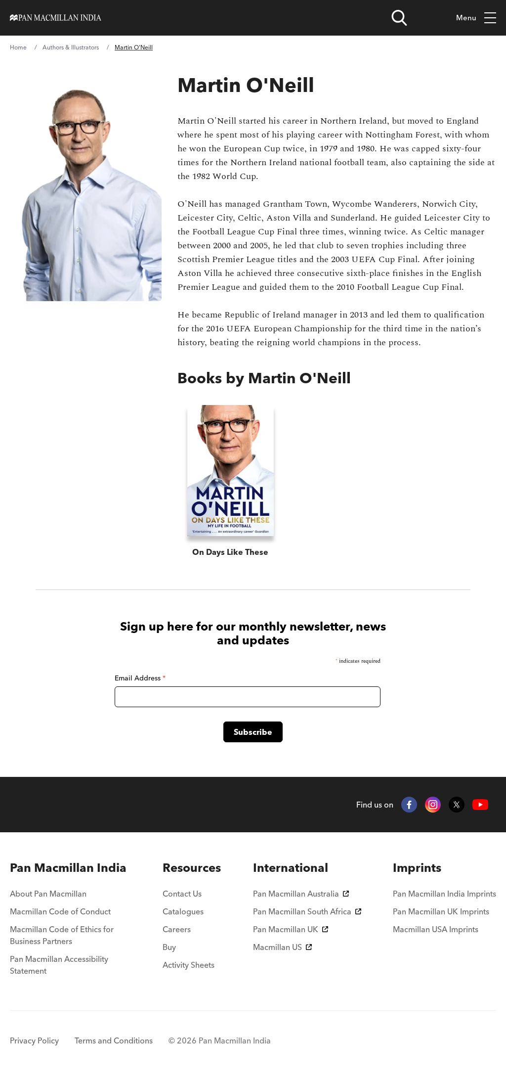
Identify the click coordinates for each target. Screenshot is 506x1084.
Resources (192, 867)
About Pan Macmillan (48, 894)
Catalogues (183, 911)
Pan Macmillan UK (285, 929)
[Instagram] (433, 805)
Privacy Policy (34, 1040)
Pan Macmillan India (68, 867)
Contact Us (182, 894)
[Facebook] (409, 805)
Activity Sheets (188, 965)
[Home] (55, 18)
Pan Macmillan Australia (296, 894)
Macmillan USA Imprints (435, 929)
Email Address (140, 678)
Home (18, 47)
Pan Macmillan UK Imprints (441, 911)
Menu (466, 17)
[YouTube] (480, 805)
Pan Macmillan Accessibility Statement (59, 965)
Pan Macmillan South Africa (302, 911)
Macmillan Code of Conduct (60, 911)
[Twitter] (456, 805)
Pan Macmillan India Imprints (444, 894)
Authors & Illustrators (70, 47)
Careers (177, 929)
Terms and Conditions (114, 1040)
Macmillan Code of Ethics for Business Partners (62, 935)
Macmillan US (277, 947)
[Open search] (399, 18)
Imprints (417, 867)
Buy (169, 947)
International (290, 867)
